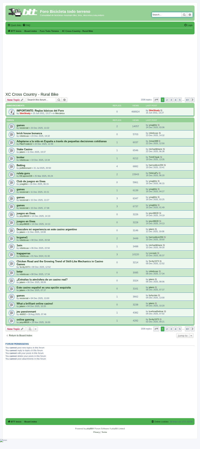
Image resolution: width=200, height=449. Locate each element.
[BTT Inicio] (23, 12)
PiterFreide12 (26, 144)
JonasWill (153, 141)
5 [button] (179, 100)
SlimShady (25, 113)
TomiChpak (154, 157)
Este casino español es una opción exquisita (44, 287)
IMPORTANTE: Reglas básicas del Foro (40, 110)
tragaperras (23, 253)
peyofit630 (24, 216)
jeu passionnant (26, 311)
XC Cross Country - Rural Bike (31, 94)
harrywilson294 (156, 165)
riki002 (23, 314)
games (21, 125)
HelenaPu (153, 173)
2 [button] (167, 100)
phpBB (90, 429)
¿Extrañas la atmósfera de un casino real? (42, 279)
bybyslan (153, 295)
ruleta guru (23, 173)
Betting (21, 165)
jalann (22, 152)
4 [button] (175, 100)
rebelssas (24, 136)
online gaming (25, 319)
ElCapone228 (26, 176)
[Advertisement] (100, 61)
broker (20, 157)
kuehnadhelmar (156, 311)
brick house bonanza (29, 133)
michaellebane (155, 149)
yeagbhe (153, 125)
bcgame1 (22, 237)
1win (19, 245)
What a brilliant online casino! (35, 303)
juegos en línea (26, 213)
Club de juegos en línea (31, 181)
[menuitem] (26, 25)
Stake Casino (24, 149)
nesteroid (24, 128)
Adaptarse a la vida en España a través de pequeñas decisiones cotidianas (62, 141)
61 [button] (187, 100)
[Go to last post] (161, 110)
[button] (156, 99)
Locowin (153, 253)
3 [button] (171, 100)
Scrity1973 (25, 267)
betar (20, 271)
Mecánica (59, 113)
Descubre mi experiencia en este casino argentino (47, 229)
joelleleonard (25, 168)
